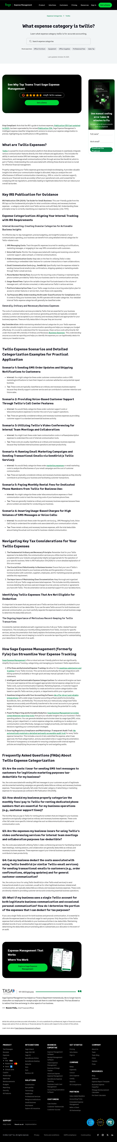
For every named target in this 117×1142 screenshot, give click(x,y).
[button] (41, 5)
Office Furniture (39, 49)
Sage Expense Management (14, 660)
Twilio (5, 151)
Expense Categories (54, 16)
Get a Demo (105, 5)
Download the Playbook (98, 149)
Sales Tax (91, 49)
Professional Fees (79, 49)
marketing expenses (55, 465)
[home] (20, 5)
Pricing (74, 5)
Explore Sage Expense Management (27, 967)
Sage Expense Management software (27, 1028)
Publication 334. (45, 128)
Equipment (52, 49)
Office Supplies (64, 49)
